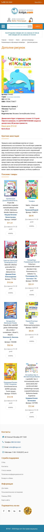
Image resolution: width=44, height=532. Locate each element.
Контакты (5, 466)
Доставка (5, 488)
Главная (4, 40)
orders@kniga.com (15, 447)
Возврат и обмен (7, 478)
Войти (14, 21)
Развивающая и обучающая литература (13, 42)
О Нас (3, 462)
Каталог (11, 40)
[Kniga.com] (22, 11)
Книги (17, 40)
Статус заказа (6, 470)
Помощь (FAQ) (6, 496)
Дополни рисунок (32, 42)
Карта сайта (6, 500)
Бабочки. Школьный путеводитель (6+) (10, 261)
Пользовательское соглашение (12, 492)
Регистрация (21, 21)
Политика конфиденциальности (12, 474)
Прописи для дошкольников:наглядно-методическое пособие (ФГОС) (11, 201)
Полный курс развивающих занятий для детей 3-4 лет (31, 262)
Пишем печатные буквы (32, 322)
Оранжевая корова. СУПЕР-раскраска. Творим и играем (10, 384)
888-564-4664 (7, 2)
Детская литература (28, 40)
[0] (33, 18)
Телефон (32, 201)
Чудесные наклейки (13, 97)
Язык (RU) (38, 2)
